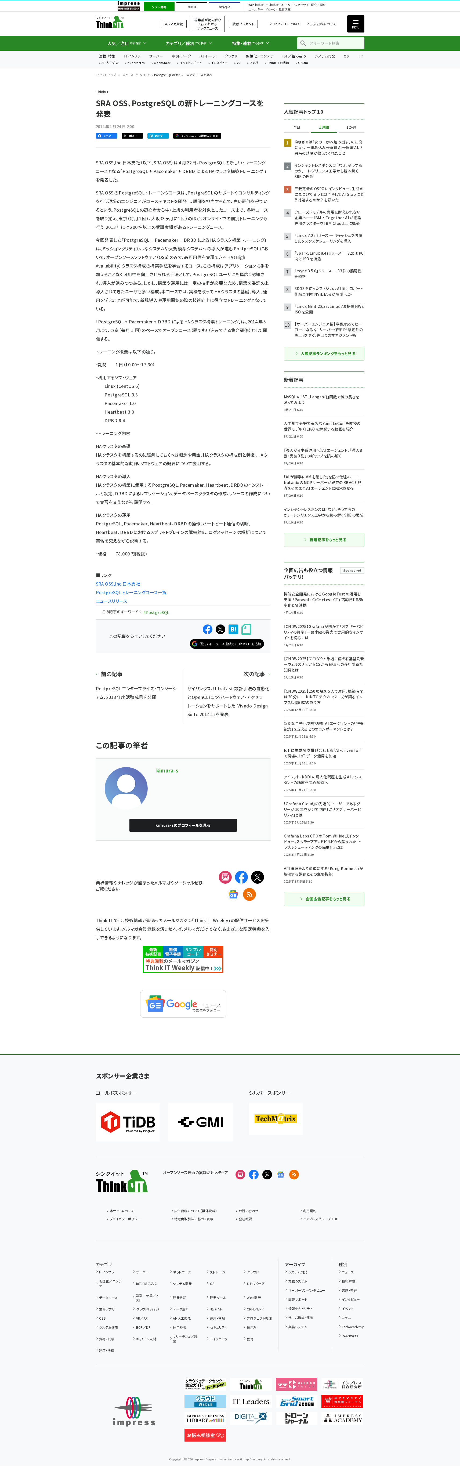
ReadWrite (350, 1336)
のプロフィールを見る (183, 825)
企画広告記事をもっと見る (328, 898)
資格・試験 (106, 1339)
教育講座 (285, 9)
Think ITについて (286, 23)
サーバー (156, 56)
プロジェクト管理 (259, 1318)
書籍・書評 (349, 1290)
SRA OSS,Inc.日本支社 (118, 583)
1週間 (324, 127)
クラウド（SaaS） (147, 1309)
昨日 (296, 127)
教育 (250, 1339)
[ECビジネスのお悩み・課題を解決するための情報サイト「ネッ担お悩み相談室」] (205, 1437)
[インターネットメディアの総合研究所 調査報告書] (342, 1386)
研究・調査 (318, 4)
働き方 (251, 1327)
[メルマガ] (225, 877)
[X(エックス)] (257, 877)
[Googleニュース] (233, 894)
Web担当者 (255, 4)
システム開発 (325, 56)
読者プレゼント (243, 23)
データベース (108, 1297)
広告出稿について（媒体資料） (195, 1210)
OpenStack (162, 63)
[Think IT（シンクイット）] (122, 1188)
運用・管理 (217, 1318)
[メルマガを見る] (240, 1174)
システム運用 (108, 1327)
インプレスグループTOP (320, 1218)
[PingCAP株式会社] (128, 1122)
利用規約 (310, 1210)
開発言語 (179, 1297)
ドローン (271, 9)
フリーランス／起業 (185, 1339)
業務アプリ (107, 1309)
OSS (102, 1318)
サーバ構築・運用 (300, 1317)
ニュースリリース (111, 601)
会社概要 (245, 1218)
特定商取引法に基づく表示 (193, 1218)
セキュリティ (218, 1327)
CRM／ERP (255, 1309)
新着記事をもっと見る (328, 539)
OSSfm (303, 63)
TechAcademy (353, 1326)
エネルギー (255, 9)
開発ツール (218, 1297)
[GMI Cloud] (200, 1122)
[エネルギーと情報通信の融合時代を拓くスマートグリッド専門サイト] (296, 1403)
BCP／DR (143, 1327)
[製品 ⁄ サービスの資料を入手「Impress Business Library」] (205, 1420)
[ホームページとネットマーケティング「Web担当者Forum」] (296, 1386)
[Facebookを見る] (254, 1174)
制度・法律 (106, 1350)
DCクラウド (300, 4)
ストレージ (208, 56)
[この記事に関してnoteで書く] (246, 629)
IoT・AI (286, 4)
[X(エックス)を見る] (267, 1174)
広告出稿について (323, 23)
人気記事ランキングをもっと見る (328, 353)
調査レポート (297, 1299)
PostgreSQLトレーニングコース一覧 (131, 592)
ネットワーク (181, 56)
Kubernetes (136, 63)
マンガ (253, 63)
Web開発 (254, 1297)
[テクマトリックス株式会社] (276, 1119)
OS (346, 56)
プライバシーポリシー (125, 1218)
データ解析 (181, 1309)
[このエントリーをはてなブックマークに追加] (233, 629)
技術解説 (348, 1281)
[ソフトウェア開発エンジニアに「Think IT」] (251, 1386)
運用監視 (179, 1327)
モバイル (216, 1309)
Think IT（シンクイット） (122, 22)
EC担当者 (272, 4)
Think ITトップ (106, 75)
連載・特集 (107, 56)
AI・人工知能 (110, 63)
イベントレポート (191, 63)
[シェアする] (207, 629)
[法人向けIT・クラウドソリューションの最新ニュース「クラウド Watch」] (205, 1403)
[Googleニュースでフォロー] (280, 1174)
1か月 (351, 127)
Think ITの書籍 (278, 63)
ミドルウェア (256, 1283)
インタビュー (219, 63)
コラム (346, 1317)
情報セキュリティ (300, 1308)
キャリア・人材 (146, 1339)
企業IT (191, 7)
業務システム (297, 1281)
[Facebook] (241, 877)
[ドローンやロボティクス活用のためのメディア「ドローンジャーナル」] (296, 1420)
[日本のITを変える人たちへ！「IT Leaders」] (251, 1403)
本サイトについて (122, 1210)
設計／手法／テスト (147, 1297)
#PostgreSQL (156, 612)
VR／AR (142, 1318)
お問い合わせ (249, 1210)
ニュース (127, 75)
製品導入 (225, 7)
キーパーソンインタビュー (306, 1290)
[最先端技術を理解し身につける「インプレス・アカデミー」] (342, 1420)
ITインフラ (132, 56)
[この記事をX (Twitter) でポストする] (220, 629)
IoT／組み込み (294, 56)
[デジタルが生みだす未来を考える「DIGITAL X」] (251, 1420)
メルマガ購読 (173, 23)
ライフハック (218, 1339)
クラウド (231, 56)
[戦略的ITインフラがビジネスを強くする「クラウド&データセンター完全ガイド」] (205, 1386)
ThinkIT (102, 91)
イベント (348, 1308)
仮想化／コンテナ (260, 56)
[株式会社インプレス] (134, 1412)
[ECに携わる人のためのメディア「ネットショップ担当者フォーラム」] (342, 1403)
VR (239, 63)
